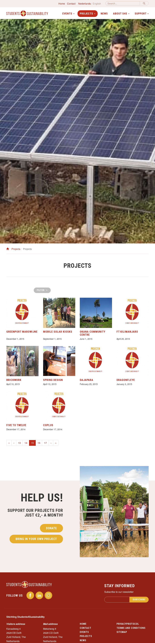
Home (61, 3)
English (97, 3)
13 (19, 443)
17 (45, 443)
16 (39, 443)
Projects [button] (87, 13)
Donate (51, 528)
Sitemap (122, 632)
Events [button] (67, 13)
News (104, 13)
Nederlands (84, 3)
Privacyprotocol (128, 623)
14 (26, 443)
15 (33, 443)
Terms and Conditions (131, 628)
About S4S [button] (120, 13)
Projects (16, 249)
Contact (71, 3)
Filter (41, 290)
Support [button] (141, 13)
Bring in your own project (36, 539)
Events (84, 632)
